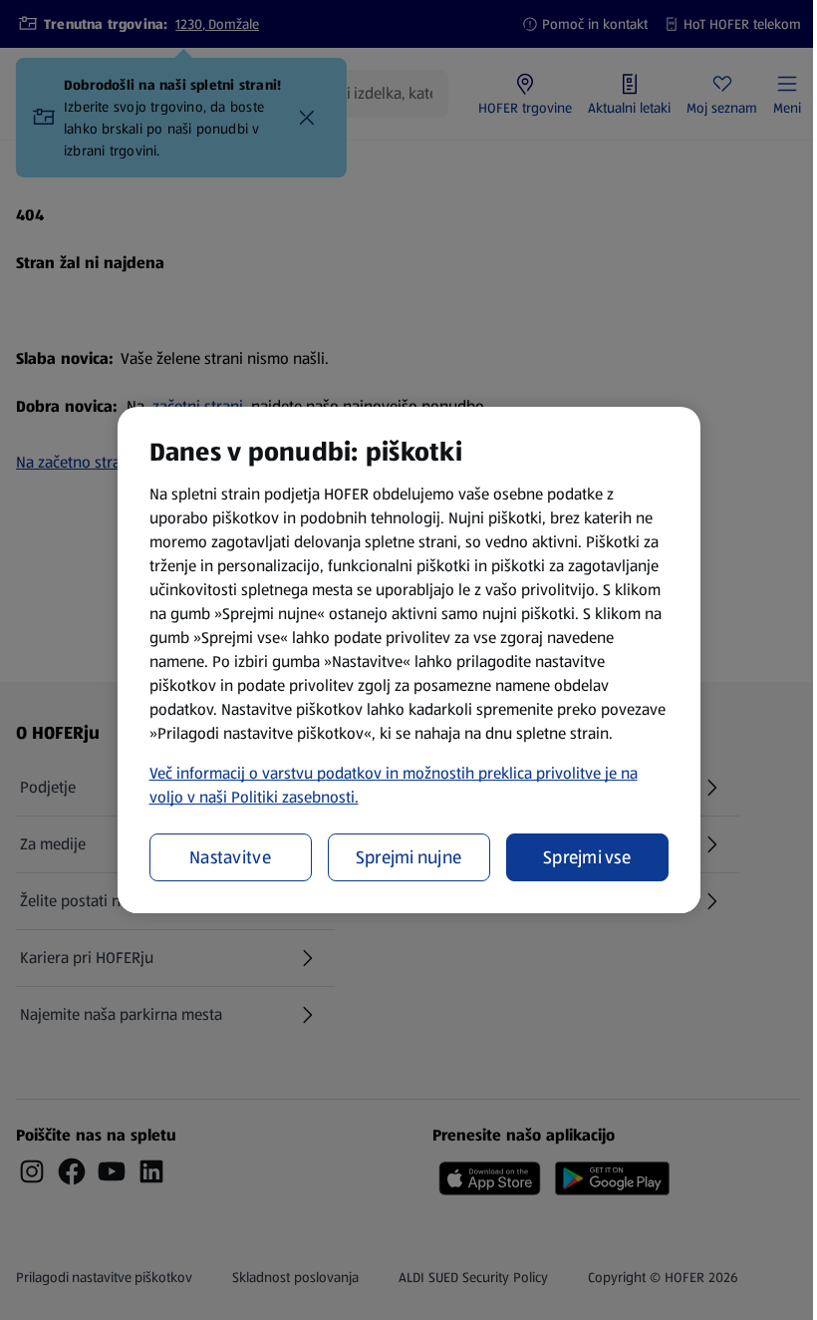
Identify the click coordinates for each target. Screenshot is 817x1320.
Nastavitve (230, 857)
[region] (409, 660)
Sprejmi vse (587, 857)
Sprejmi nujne (409, 857)
